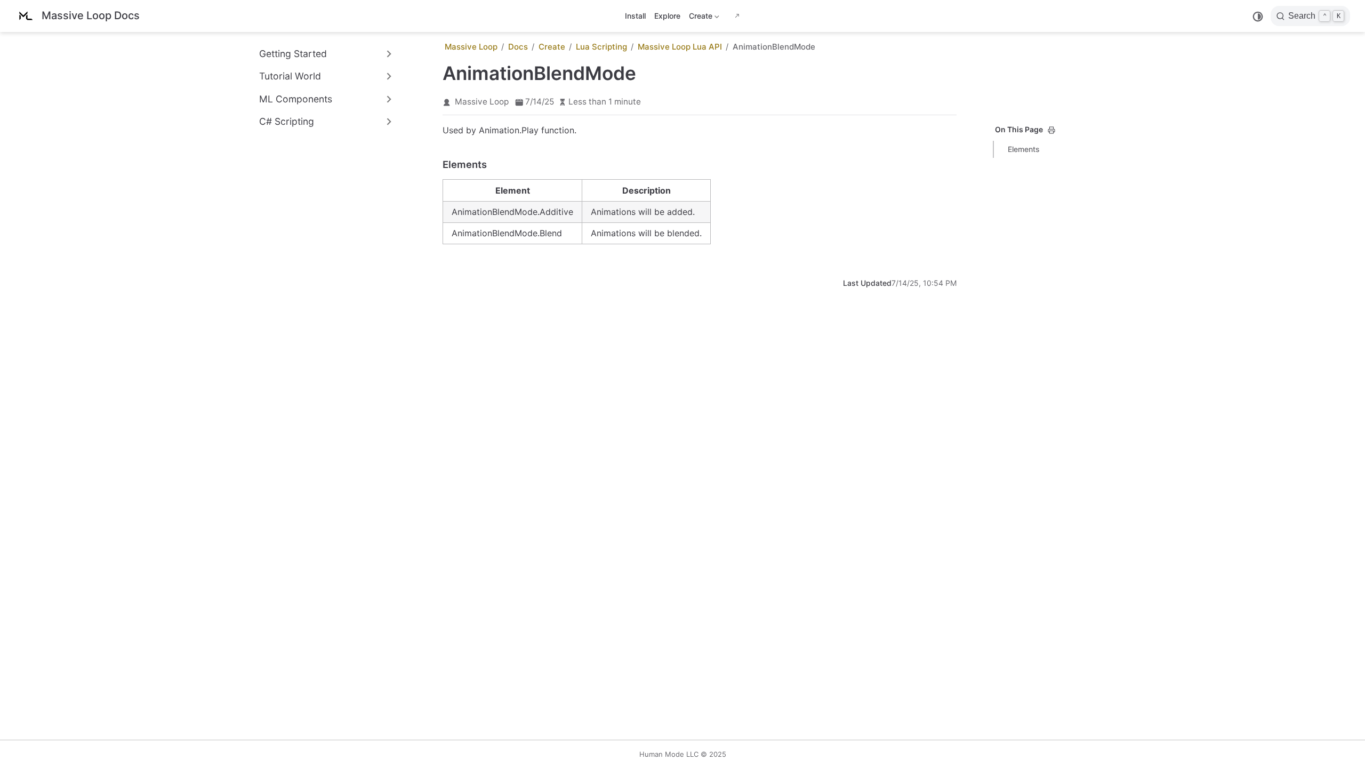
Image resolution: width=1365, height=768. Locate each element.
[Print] (1051, 130)
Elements (1024, 149)
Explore (667, 15)
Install (635, 15)
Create (699, 18)
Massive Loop (482, 102)
